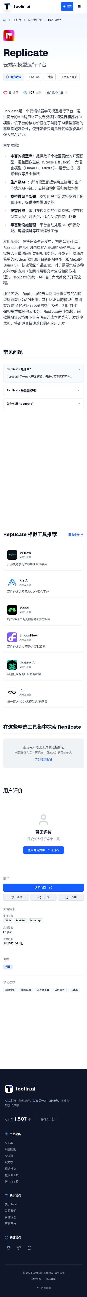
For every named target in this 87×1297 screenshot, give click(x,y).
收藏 (19, 897)
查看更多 (74, 534)
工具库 (17, 20)
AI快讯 (9, 1156)
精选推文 (10, 1169)
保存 (74, 897)
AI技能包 (10, 1149)
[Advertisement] (43, 467)
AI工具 (9, 1143)
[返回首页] (4, 20)
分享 (46, 897)
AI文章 (9, 1162)
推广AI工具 (12, 1181)
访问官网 (40, 887)
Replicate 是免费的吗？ (22, 390)
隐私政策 (51, 1279)
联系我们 (10, 1211)
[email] (8, 1248)
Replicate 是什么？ (19, 369)
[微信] (29, 1248)
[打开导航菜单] (79, 6)
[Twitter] (19, 1248)
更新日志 (10, 1223)
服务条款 (36, 1279)
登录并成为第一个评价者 (43, 850)
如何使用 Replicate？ (21, 404)
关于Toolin (12, 1204)
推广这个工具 (54, 93)
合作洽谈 (10, 1217)
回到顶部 (46, 1288)
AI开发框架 (35, 20)
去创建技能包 (43, 759)
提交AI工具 (12, 1175)
